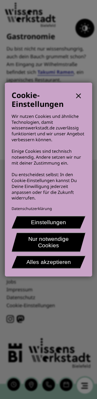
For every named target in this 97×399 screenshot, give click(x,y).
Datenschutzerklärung (32, 208)
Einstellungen (48, 222)
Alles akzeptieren (48, 262)
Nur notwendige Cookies (48, 242)
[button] (80, 94)
